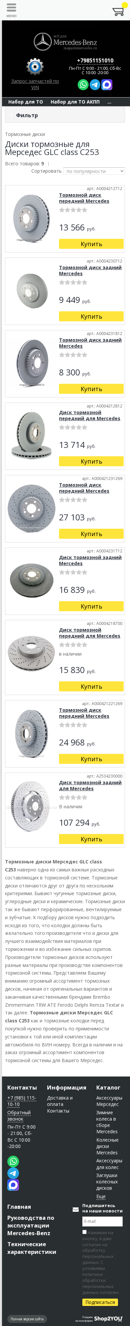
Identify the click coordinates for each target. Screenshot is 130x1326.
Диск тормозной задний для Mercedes (90, 785)
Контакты (22, 1087)
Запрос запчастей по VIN (35, 84)
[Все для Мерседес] (65, 41)
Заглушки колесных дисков (107, 1181)
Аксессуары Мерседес (109, 1101)
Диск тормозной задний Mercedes (90, 560)
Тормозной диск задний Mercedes (90, 270)
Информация (66, 1087)
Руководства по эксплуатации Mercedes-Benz (30, 1225)
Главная (19, 1206)
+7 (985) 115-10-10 (21, 1101)
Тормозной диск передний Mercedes (84, 198)
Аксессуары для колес (109, 1163)
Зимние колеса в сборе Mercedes (107, 1122)
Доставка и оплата (60, 1101)
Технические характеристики (31, 1248)
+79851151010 (95, 60)
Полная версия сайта (27, 1319)
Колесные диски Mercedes (107, 1146)
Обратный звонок (19, 1115)
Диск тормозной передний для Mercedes (89, 415)
